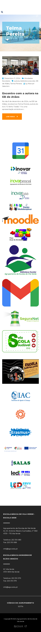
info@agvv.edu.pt (10, 549)
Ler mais (10, 116)
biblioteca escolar (27, 81)
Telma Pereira (16, 84)
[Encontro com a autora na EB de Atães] (20, 65)
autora (17, 81)
